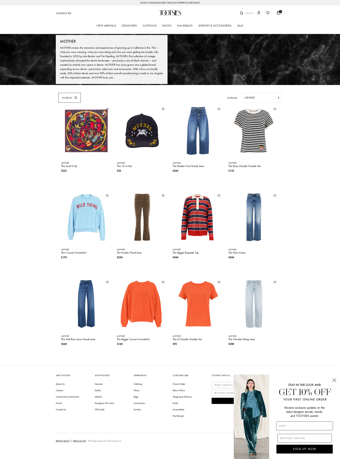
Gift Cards (99, 409)
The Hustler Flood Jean (129, 252)
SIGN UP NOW (304, 449)
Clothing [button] (150, 25)
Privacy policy (63, 441)
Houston (99, 384)
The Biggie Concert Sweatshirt (133, 339)
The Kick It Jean (236, 252)
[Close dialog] (334, 380)
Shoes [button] (166, 25)
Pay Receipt (178, 415)
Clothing (138, 384)
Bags (136, 396)
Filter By (67, 97)
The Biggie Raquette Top (186, 252)
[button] (259, 13)
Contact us (61, 409)
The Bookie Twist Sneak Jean (188, 166)
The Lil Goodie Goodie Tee (187, 339)
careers (59, 390)
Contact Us (63, 13)
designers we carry (104, 403)
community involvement (67, 396)
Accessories (139, 403)
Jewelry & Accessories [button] (215, 25)
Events (59, 403)
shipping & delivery (182, 396)
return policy (179, 390)
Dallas (98, 390)
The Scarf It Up (69, 166)
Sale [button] (240, 25)
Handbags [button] (184, 25)
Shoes (137, 390)
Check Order (179, 384)
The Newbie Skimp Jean (241, 339)
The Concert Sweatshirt (73, 252)
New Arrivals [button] (106, 25)
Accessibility (178, 409)
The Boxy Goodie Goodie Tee (244, 166)
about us (60, 384)
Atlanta (98, 396)
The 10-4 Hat (124, 166)
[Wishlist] (107, 109)
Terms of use (79, 441)
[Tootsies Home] (170, 12)
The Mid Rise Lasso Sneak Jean (78, 339)
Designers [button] (129, 25)
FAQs (175, 403)
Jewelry (137, 409)
